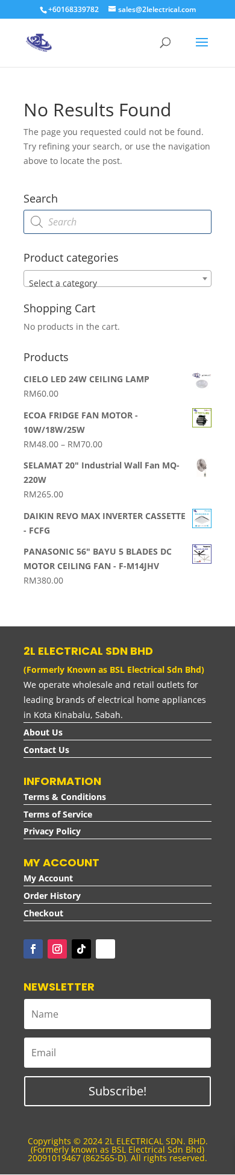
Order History (52, 895)
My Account (48, 878)
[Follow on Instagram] (57, 949)
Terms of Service (58, 814)
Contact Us (46, 749)
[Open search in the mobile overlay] (118, 222)
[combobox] (118, 278)
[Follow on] (105, 949)
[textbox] (117, 283)
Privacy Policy (52, 831)
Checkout (43, 913)
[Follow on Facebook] (33, 949)
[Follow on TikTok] (81, 949)
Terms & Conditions (65, 796)
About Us (43, 732)
